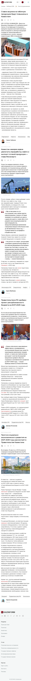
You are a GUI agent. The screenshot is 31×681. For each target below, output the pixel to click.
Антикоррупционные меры (8, 654)
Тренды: (3, 6)
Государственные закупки (8, 657)
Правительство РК (17, 422)
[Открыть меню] (28, 2)
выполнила (4, 581)
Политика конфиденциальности (9, 648)
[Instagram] (2, 20)
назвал (18, 280)
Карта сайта (4, 665)
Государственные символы (8, 651)
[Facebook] (11, 20)
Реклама (3, 671)
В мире (3, 636)
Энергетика (17, 287)
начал (20, 268)
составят (4, 392)
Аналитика (4, 630)
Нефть (25, 287)
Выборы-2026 (10, 6)
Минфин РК (5, 422)
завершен (4, 523)
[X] (14, 20)
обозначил (4, 491)
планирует (4, 265)
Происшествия (5, 624)
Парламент (5, 137)
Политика (3, 627)
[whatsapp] (5, 20)
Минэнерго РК (6, 287)
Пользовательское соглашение (9, 645)
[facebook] (11, 616)
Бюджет (4, 596)
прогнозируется (6, 411)
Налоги (13, 137)
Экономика (21, 137)
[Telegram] (8, 20)
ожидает (23, 401)
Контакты (3, 668)
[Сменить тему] (23, 2)
